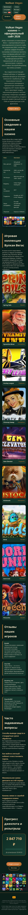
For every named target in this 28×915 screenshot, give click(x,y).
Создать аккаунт (18, 17)
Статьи (17, 7)
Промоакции (7, 7)
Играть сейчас (14, 108)
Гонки (16, 12)
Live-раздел (7, 9)
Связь (7, 12)
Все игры (16, 9)
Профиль (7, 16)
